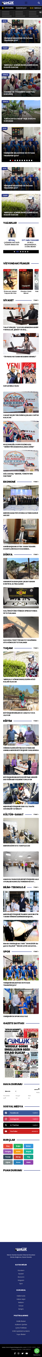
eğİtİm (7, 721)
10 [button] (31, 160)
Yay (28, 1157)
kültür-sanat (13, 814)
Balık (28, 1162)
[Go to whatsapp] (37, 1350)
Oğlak (7, 1162)
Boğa (18, 1146)
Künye (21, 1306)
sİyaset (8, 300)
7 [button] (24, 160)
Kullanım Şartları (21, 1324)
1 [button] (10, 160)
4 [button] (17, 160)
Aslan (18, 1151)
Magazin (21, 1280)
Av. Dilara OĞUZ (30, 240)
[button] (4, 148)
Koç (7, 1146)
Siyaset (21, 1274)
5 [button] (19, 160)
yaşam (8, 648)
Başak (28, 1151)
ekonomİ (9, 481)
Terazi (8, 1157)
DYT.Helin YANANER (11, 240)
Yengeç (8, 1151)
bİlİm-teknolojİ (14, 887)
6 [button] (22, 160)
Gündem (21, 1270)
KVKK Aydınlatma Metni (21, 1331)
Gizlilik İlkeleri (21, 1321)
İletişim (21, 1309)
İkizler (28, 1146)
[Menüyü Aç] (26, 3)
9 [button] (29, 160)
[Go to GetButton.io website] (36, 1355)
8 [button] (27, 160)
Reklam (21, 1302)
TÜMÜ (35, 300)
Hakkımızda (21, 1296)
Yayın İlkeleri (21, 1334)
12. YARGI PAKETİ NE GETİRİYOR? (30, 243)
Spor (21, 1284)
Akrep (18, 1157)
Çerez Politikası (21, 1328)
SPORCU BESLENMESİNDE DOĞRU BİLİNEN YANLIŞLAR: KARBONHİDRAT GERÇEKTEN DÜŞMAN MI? (11, 244)
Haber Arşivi (21, 1299)
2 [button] (12, 160)
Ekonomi (21, 1277)
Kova (18, 1162)
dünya (7, 554)
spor (6, 951)
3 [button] (15, 160)
